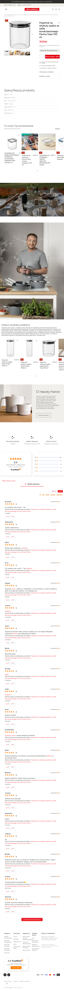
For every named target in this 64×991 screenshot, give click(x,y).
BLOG (15, 944)
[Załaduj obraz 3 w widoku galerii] (17, 52)
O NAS (15, 936)
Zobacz (57, 128)
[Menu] (5, 9)
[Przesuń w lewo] (32, 171)
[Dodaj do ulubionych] (59, 23)
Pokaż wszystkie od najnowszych (32, 919)
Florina (6, 14)
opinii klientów (15, 464)
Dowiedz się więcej (43, 415)
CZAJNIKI (6, 952)
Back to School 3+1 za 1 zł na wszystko (18, 14)
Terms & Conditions (25, 981)
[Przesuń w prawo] (32, 34)
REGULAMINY (26, 950)
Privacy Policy (8, 981)
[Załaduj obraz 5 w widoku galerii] (27, 52)
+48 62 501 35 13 (26, 5)
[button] (53, 9)
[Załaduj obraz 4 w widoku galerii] (22, 52)
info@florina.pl (12, 5)
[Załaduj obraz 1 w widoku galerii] (6, 52)
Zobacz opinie (16, 967)
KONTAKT (16, 939)
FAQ (33, 938)
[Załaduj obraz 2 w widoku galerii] (11, 52)
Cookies (15, 981)
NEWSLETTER (17, 941)
